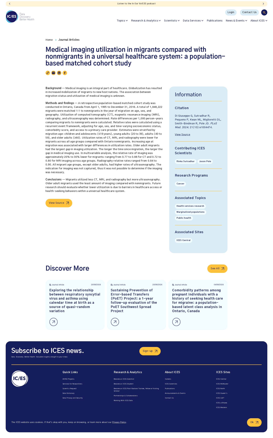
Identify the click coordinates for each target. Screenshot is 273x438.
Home (49, 40)
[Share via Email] (53, 73)
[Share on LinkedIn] (59, 73)
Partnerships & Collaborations (125, 395)
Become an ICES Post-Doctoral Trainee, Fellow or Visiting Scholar (136, 390)
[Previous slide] (9, 3)
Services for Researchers (72, 384)
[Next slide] (263, 3)
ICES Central (184, 240)
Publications (215, 20)
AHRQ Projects (68, 379)
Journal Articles (69, 40)
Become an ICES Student (123, 384)
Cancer (180, 184)
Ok (252, 422)
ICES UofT (220, 398)
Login (231, 12)
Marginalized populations (191, 212)
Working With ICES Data (123, 400)
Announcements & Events (175, 393)
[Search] (264, 12)
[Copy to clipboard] (48, 73)
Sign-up (148, 351)
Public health (184, 218)
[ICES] (20, 16)
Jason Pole (205, 161)
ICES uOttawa (221, 403)
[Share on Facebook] (65, 73)
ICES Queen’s (221, 393)
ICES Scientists (171, 384)
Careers (168, 379)
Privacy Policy (119, 422)
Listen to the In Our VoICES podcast (136, 4)
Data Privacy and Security (73, 398)
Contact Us (249, 12)
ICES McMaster (222, 384)
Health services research (190, 206)
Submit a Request (69, 388)
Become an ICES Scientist (124, 379)
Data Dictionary (69, 393)
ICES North (220, 388)
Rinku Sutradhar (186, 161)
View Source (56, 203)
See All (215, 268)
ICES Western (221, 407)
